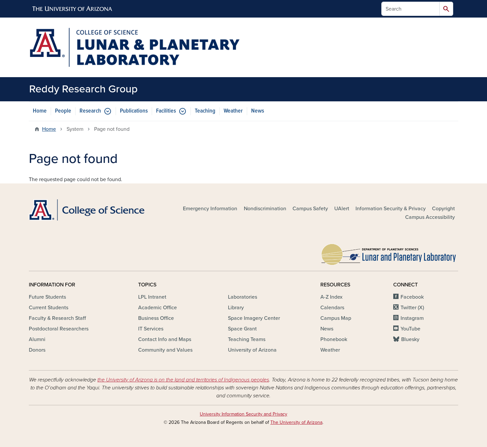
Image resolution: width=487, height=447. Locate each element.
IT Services (150, 328)
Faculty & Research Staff (57, 318)
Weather (233, 111)
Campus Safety (310, 208)
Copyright (443, 208)
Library (236, 307)
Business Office (156, 318)
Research (90, 111)
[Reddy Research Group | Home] (134, 47)
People (63, 111)
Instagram (412, 318)
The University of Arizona (296, 422)
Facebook (412, 297)
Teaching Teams (246, 339)
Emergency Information (210, 208)
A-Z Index (331, 297)
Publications (134, 111)
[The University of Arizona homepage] (72, 9)
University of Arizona (252, 350)
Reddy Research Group (83, 89)
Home (40, 111)
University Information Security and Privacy (243, 414)
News (257, 111)
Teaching (205, 111)
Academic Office (157, 307)
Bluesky (410, 339)
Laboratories (242, 297)
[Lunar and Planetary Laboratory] (389, 253)
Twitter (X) (412, 307)
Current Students (48, 307)
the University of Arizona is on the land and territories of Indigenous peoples (183, 379)
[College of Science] (98, 210)
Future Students (47, 297)
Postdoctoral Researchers (58, 328)
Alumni (37, 339)
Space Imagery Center (254, 318)
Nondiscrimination (265, 208)
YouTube (410, 328)
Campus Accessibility (430, 217)
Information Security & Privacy (390, 208)
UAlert (341, 208)
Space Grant (242, 328)
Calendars (332, 307)
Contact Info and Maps (164, 339)
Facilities (166, 111)
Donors (37, 350)
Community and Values (165, 350)
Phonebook (333, 339)
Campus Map (335, 318)
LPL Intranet (152, 297)
